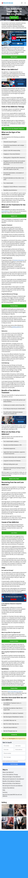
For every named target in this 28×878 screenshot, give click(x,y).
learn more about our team (14, 691)
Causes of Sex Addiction (8, 788)
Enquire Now (14, 688)
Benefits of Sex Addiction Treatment (11, 781)
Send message (14, 764)
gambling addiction (16, 327)
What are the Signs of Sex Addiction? (12, 776)
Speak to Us (14, 216)
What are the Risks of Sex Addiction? (11, 783)
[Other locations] (21, 3)
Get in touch (14, 17)
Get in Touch (14, 57)
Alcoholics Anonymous (18, 260)
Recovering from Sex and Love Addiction (12, 785)
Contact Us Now (14, 641)
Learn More (14, 533)
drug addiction (5, 211)
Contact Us (14, 734)
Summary (5, 792)
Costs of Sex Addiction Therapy (10, 774)
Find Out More (14, 306)
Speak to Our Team (14, 478)
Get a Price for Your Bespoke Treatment (14, 128)
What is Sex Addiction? (8, 772)
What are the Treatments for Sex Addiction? (13, 779)
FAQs (4, 790)
